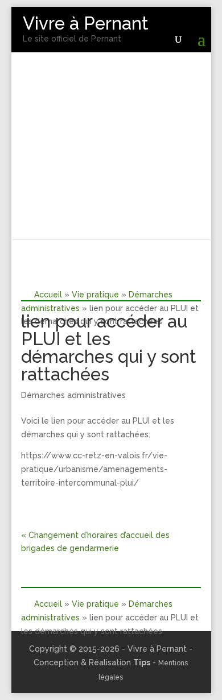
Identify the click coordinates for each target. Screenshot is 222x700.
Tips (141, 662)
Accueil (48, 294)
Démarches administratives (73, 395)
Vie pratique (95, 294)
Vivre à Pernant (86, 23)
